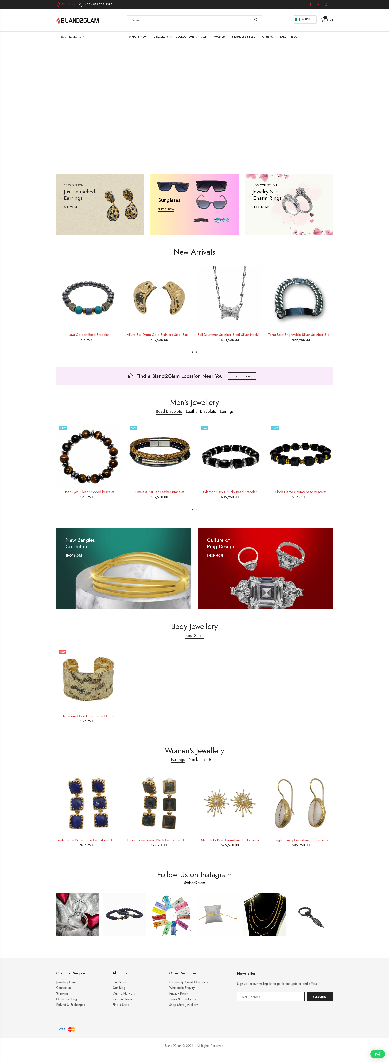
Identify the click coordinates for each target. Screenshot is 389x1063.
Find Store (242, 376)
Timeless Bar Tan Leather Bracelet (159, 491)
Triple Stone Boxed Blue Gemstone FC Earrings (91, 840)
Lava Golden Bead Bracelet (88, 334)
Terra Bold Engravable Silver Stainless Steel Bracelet (306, 334)
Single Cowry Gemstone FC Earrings (300, 840)
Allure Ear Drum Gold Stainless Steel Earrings (160, 334)
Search (256, 20)
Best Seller (194, 636)
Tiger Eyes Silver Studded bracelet (88, 491)
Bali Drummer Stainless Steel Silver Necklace (231, 334)
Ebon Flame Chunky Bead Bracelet (300, 491)
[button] (192, 352)
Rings (213, 760)
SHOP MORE (74, 555)
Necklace (197, 760)
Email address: (271, 996)
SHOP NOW (166, 209)
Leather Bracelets (201, 412)
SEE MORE (71, 207)
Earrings (226, 412)
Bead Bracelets (169, 412)
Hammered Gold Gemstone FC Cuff (88, 716)
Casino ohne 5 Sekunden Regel (194, 1058)
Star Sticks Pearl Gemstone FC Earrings (230, 840)
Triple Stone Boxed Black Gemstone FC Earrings (163, 840)
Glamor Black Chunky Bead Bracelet (229, 491)
